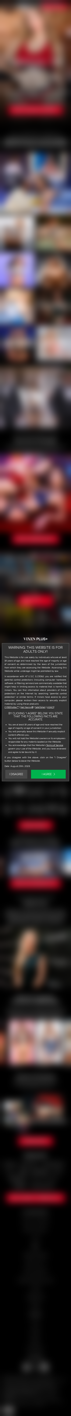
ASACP (50, 707)
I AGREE (47, 774)
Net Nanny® (26, 707)
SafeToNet (40, 707)
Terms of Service (54, 745)
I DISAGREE (16, 774)
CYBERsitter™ (12, 707)
